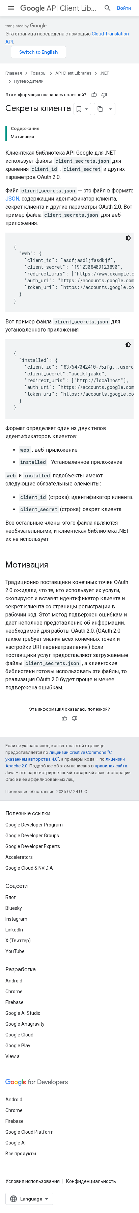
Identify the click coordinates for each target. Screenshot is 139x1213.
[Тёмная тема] (128, 238)
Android (13, 980)
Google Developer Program (34, 824)
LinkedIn (14, 929)
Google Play (17, 1045)
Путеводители (29, 81)
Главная (13, 73)
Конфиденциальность (91, 1181)
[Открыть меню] (11, 8)
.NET (104, 73)
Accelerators (19, 857)
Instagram (16, 919)
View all (13, 1056)
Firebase (14, 1002)
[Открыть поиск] (108, 8)
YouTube (15, 951)
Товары (39, 73)
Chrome (14, 991)
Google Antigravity (25, 1024)
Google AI (15, 1142)
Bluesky (13, 908)
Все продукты (20, 1153)
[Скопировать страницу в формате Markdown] (100, 109)
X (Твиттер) (18, 940)
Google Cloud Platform (29, 1132)
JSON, (12, 198)
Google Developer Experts (32, 846)
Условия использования (32, 1181)
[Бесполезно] (104, 95)
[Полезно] (94, 95)
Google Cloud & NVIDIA (29, 868)
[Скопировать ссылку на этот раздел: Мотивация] (54, 565)
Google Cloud (19, 1034)
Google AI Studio (22, 1013)
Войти (124, 8)
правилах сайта (111, 765)
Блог (10, 897)
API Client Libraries (72, 8)
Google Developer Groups (32, 835)
